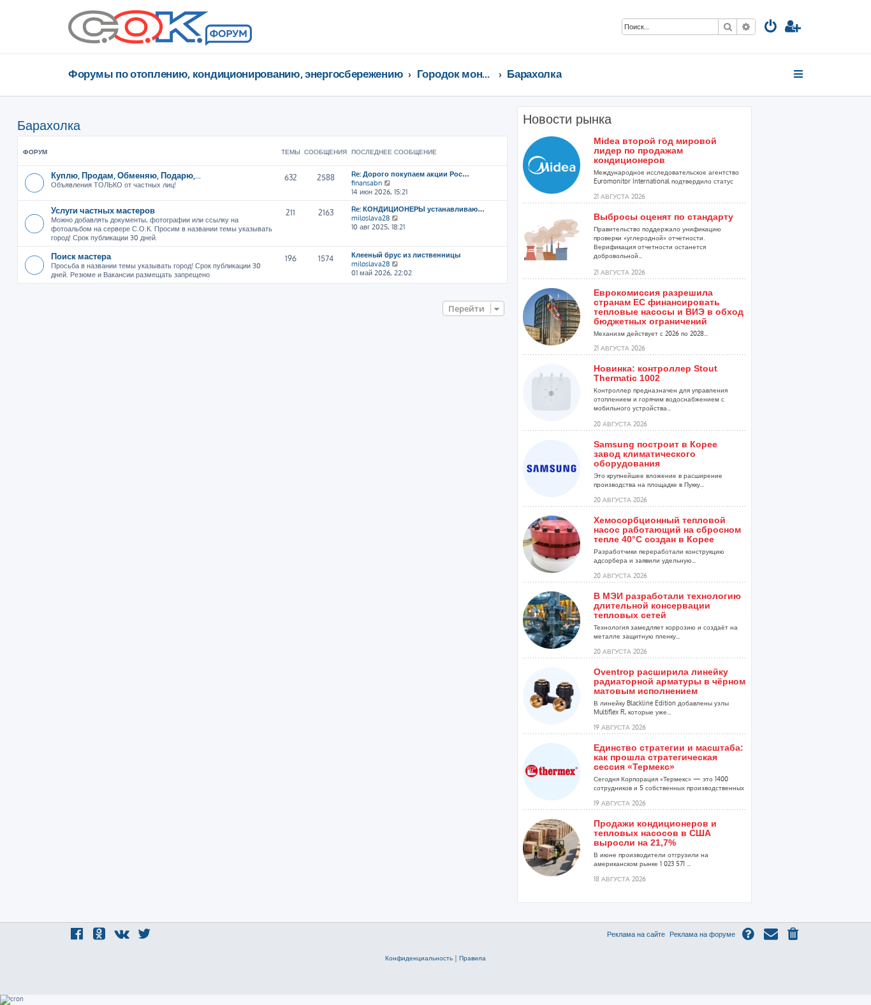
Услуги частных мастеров (103, 210)
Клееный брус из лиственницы (405, 254)
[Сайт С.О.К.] (160, 26)
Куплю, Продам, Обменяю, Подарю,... (126, 175)
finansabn (366, 182)
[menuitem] (771, 27)
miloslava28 (370, 217)
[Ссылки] (799, 73)
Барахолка (48, 125)
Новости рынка (567, 119)
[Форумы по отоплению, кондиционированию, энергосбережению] (227, 35)
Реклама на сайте (636, 934)
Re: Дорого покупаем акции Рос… (410, 174)
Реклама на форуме (702, 934)
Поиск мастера (81, 255)
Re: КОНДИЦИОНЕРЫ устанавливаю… (418, 209)
